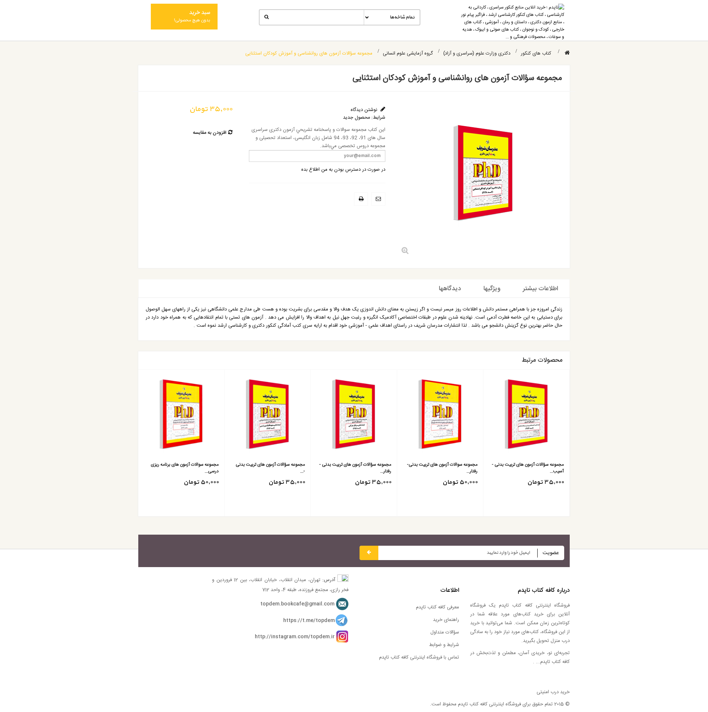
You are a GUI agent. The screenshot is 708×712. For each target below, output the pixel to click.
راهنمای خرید (446, 620)
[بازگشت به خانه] (567, 53)
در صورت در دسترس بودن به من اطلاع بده (343, 170)
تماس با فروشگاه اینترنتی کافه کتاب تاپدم (419, 657)
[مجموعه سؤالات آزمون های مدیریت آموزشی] (253, 417)
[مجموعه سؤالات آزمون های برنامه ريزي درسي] (512, 417)
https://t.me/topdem (309, 621)
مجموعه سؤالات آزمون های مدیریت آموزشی (259, 468)
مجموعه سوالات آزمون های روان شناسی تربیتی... (170, 468)
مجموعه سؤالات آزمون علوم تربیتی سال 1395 (429, 468)
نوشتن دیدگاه (365, 110)
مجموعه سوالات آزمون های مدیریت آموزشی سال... (346, 468)
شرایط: (378, 117)
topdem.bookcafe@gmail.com (297, 604)
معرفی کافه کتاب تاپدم (437, 607)
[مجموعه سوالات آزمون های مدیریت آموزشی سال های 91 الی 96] (339, 417)
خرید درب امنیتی (553, 692)
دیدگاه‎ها (450, 289)
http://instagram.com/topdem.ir (295, 637)
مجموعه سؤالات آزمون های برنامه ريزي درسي (516, 468)
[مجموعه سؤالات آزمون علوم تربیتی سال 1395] (426, 417)
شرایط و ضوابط (444, 645)
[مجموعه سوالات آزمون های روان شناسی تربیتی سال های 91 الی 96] (167, 417)
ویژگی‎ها (491, 289)
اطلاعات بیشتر (540, 289)
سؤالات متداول (444, 632)
